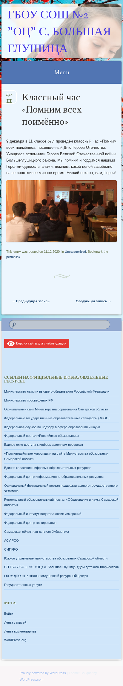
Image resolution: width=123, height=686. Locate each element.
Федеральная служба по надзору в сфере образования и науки (52, 427)
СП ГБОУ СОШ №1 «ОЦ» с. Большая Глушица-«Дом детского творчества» (61, 567)
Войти (8, 613)
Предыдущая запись (31, 301)
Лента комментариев (20, 631)
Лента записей (15, 622)
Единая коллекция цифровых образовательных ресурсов (47, 468)
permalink (13, 257)
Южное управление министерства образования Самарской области (55, 558)
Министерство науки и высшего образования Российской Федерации (56, 391)
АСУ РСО (11, 540)
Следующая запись (93, 301)
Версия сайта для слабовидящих (40, 343)
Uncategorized (75, 251)
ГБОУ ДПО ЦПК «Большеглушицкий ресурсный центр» (46, 576)
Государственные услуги (23, 585)
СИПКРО (11, 549)
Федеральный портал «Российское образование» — (43, 435)
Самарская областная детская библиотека (36, 531)
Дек (9, 96)
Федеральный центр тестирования (30, 522)
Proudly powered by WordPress (43, 673)
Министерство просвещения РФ (28, 400)
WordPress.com (31, 679)
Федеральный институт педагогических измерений (42, 514)
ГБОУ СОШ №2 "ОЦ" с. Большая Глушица (59, 32)
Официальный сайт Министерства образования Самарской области (56, 409)
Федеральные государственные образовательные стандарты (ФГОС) (57, 418)
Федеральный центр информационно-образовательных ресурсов (54, 476)
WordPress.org (15, 640)
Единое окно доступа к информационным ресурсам (43, 444)
